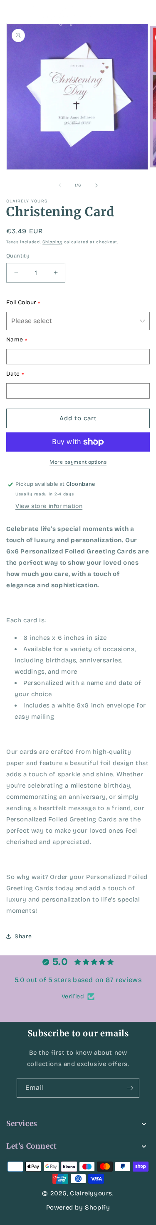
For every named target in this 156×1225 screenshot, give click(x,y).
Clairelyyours (91, 1193)
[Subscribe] (130, 1088)
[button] (16, 14)
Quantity (18, 256)
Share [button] (23, 936)
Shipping (52, 242)
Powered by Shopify (78, 1207)
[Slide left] (60, 185)
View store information (48, 506)
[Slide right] (96, 185)
